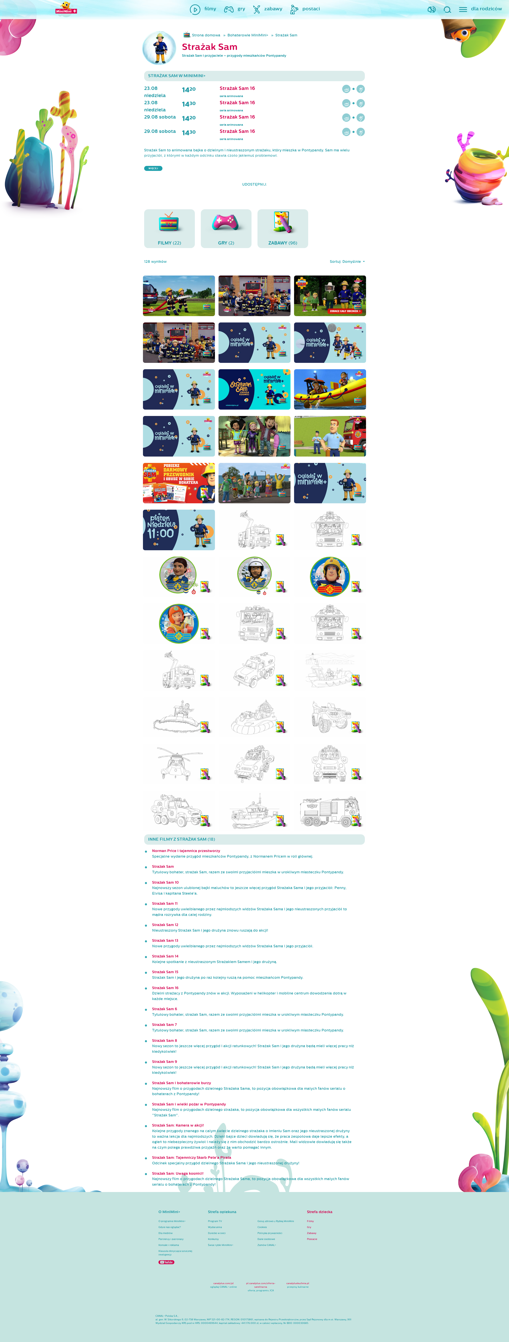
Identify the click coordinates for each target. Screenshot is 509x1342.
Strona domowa (206, 35)
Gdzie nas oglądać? (169, 1227)
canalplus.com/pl (223, 1283)
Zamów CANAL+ (266, 1245)
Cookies (262, 1227)
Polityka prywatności (269, 1233)
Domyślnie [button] (352, 261)
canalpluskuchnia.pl (297, 1283)
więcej (153, 168)
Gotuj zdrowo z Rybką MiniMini (275, 1221)
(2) (226, 243)
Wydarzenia (215, 1227)
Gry (309, 1227)
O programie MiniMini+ (172, 1221)
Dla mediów (165, 1233)
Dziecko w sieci (217, 1233)
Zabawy (311, 1233)
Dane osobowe (266, 1239)
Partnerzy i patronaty (171, 1239)
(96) (282, 243)
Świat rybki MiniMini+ (220, 1245)
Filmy (310, 1221)
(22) (169, 243)
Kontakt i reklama (168, 1245)
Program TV (215, 1221)
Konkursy (213, 1239)
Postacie (312, 1239)
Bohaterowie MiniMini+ (247, 35)
